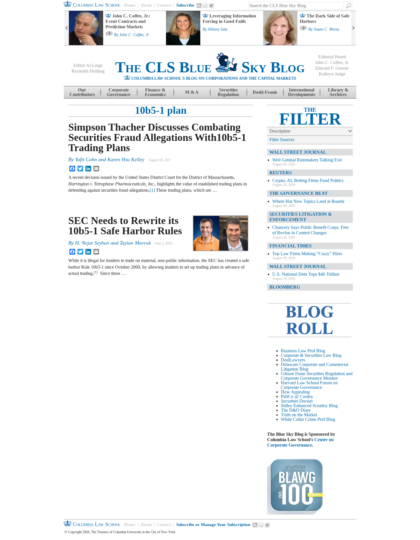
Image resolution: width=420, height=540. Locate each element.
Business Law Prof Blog (303, 350)
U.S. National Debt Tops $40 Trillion (305, 274)
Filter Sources (281, 139)
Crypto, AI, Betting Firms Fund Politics (307, 180)
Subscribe (185, 5)
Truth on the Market (299, 414)
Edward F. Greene (332, 68)
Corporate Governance (118, 92)
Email (205, 5)
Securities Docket (297, 401)
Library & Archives (338, 92)
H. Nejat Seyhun (92, 243)
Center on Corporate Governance (300, 442)
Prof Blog (326, 419)
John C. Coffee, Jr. (134, 35)
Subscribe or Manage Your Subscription (213, 524)
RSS (199, 5)
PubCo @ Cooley (297, 396)
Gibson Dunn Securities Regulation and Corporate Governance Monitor (317, 376)
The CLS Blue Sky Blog (210, 67)
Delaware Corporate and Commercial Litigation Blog (314, 366)
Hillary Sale (217, 29)
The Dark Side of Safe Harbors (324, 18)
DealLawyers (293, 359)
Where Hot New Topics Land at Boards (308, 201)
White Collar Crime (298, 419)
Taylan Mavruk (135, 243)
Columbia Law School (96, 5)
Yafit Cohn (86, 159)
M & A (192, 92)
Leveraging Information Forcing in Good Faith (229, 18)
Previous (66, 28)
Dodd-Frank (265, 92)
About (146, 5)
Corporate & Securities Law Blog (311, 355)
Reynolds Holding (88, 71)
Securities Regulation (228, 92)
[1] (152, 190)
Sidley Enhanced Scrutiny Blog (309, 405)
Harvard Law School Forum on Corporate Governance (309, 385)
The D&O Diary (296, 410)
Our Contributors (82, 92)
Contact (164, 5)
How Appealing (295, 391)
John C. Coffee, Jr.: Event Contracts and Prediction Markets (127, 21)
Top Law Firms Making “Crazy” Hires (307, 253)
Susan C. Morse (326, 29)
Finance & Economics (155, 92)
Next (353, 28)
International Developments (301, 92)
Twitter (211, 6)
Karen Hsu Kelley (125, 159)
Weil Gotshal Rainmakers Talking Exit (307, 159)
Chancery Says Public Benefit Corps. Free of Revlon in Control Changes (310, 230)
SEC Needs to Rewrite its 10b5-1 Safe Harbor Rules (125, 226)
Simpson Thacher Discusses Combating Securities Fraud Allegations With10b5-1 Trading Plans (157, 137)
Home (129, 5)
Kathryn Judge (332, 73)
